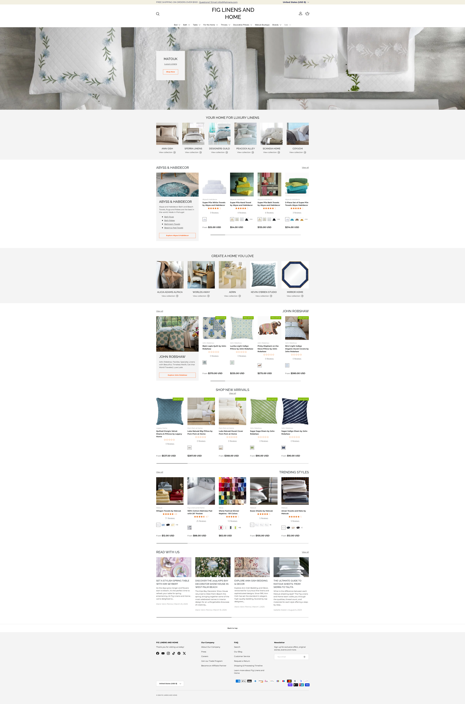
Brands (275, 25)
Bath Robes (169, 220)
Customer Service (242, 656)
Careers (204, 656)
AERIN (232, 292)
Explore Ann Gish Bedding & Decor (251, 582)
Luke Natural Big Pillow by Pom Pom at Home (200, 432)
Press (203, 652)
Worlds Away (201, 292)
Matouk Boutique (262, 25)
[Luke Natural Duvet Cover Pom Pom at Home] (232, 411)
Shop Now (170, 72)
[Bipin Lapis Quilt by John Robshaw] (214, 328)
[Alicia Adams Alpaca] (170, 274)
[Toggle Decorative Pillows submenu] (251, 24)
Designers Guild (219, 148)
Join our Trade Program (212, 661)
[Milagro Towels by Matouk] (170, 491)
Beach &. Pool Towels (173, 228)
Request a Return (242, 661)
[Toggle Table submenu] (199, 24)
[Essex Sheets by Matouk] (263, 491)
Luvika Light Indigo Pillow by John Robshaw (241, 347)
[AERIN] (232, 274)
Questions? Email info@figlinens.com (218, 2)
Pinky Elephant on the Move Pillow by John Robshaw (268, 349)
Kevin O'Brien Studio (264, 292)
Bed (175, 25)
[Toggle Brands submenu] (280, 24)
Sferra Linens (193, 148)
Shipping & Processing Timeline (248, 665)
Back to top (232, 628)
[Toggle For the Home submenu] (217, 24)
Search (237, 647)
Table (195, 25)
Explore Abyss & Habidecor (177, 235)
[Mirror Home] (295, 274)
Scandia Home (271, 148)
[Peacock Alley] (245, 134)
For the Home (209, 25)
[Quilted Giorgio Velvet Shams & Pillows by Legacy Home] (170, 411)
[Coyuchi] (298, 134)
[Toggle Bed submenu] (179, 24)
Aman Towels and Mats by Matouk (293, 512)
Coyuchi (298, 148)
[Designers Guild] (219, 134)
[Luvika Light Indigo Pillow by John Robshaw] (242, 328)
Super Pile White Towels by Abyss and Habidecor (213, 203)
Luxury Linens (170, 64)
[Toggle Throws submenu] (229, 24)
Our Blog (238, 652)
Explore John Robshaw (177, 375)
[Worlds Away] (201, 274)
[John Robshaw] (177, 334)
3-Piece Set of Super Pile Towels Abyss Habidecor (296, 203)
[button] (307, 13)
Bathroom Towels (172, 224)
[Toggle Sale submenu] (290, 24)
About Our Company (210, 647)
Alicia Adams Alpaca (170, 292)
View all (305, 167)
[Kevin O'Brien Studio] (263, 274)
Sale (286, 25)
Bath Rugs (169, 217)
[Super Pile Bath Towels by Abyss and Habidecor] (269, 184)
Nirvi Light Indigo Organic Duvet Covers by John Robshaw (297, 349)
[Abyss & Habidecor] (177, 185)
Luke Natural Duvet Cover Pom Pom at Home (231, 432)
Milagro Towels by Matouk (168, 511)
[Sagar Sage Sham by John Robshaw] (263, 411)
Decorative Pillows (241, 25)
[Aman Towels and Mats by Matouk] (295, 491)
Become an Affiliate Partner (213, 665)
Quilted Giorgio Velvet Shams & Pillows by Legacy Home (169, 434)
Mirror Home (295, 292)
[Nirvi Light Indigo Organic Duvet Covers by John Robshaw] (297, 328)
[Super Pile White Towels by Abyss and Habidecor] (214, 184)
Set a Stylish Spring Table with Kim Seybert (172, 582)
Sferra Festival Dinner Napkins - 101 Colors (229, 512)
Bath (185, 25)
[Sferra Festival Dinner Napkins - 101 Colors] (232, 491)
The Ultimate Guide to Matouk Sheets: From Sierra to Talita (287, 583)
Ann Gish (167, 148)
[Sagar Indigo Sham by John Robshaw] (295, 411)
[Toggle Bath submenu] (189, 24)
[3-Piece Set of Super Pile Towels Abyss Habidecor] (297, 184)
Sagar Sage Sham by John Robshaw (262, 432)
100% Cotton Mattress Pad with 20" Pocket (199, 512)
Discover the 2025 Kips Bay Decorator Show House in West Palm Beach (212, 583)
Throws (224, 25)
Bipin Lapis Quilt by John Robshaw (214, 347)
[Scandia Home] (271, 134)
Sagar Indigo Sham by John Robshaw (294, 432)
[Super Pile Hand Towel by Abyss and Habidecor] (242, 184)
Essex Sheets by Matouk (261, 511)
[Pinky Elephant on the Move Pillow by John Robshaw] (269, 328)
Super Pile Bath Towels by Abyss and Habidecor (269, 203)
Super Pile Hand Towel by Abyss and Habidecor (241, 203)
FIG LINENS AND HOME (169, 695)
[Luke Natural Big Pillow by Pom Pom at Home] (201, 411)
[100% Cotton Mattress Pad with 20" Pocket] (201, 491)
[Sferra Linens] (193, 134)
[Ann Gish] (167, 134)
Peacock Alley (245, 148)
